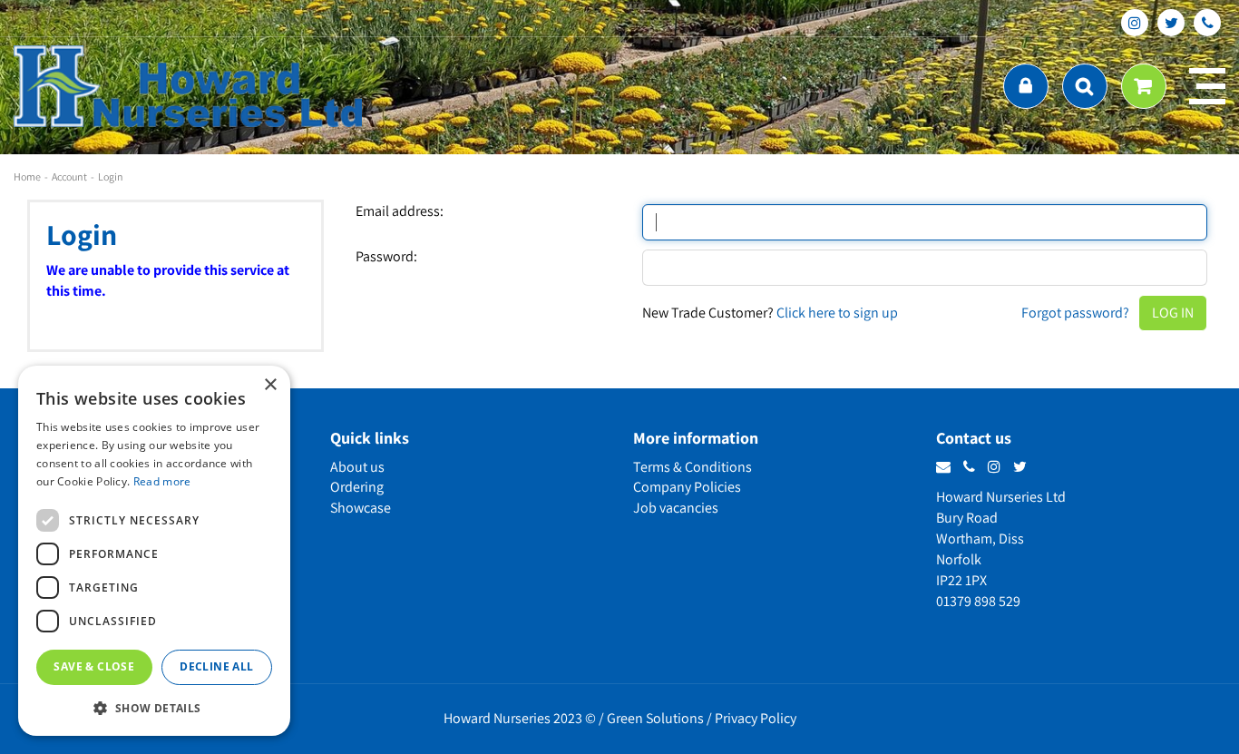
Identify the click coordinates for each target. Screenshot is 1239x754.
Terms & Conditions (692, 466)
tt (1171, 22)
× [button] (270, 385)
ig (1134, 22)
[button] (154, 707)
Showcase (360, 507)
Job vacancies (675, 507)
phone (1207, 22)
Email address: (400, 211)
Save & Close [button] (94, 666)
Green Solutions (655, 718)
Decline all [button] (216, 666)
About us (357, 466)
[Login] (1026, 86)
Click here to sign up (837, 312)
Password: (386, 257)
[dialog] (154, 551)
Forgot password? (1075, 312)
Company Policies (687, 486)
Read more (162, 481)
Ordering (357, 486)
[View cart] (1143, 86)
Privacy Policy (755, 718)
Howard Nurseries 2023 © (520, 718)
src (1084, 86)
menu (1207, 86)
